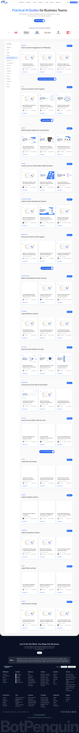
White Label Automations (70, 686)
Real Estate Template (44, 699)
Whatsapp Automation (32, 700)
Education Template (44, 697)
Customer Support (31, 704)
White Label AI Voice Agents (71, 677)
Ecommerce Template (45, 700)
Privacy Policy (13, 711)
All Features (5, 705)
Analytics (4, 702)
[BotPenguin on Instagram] (64, 712)
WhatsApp (19, 674)
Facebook (19, 679)
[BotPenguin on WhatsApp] (73, 712)
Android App (72, 666)
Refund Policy (23, 711)
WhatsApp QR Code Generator (19, 700)
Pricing (46, 2)
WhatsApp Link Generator (20, 697)
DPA (28, 711)
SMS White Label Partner (70, 684)
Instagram (19, 675)
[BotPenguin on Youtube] (66, 712)
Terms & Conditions (6, 711)
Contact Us (5, 674)
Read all (69, 45)
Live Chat (4, 699)
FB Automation (30, 699)
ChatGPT (55, 697)
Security (4, 677)
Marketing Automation (32, 697)
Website (18, 677)
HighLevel (55, 704)
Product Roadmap (31, 680)
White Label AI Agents (70, 675)
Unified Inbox (5, 700)
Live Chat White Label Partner (70, 688)
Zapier (54, 699)
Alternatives (43, 685)
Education (55, 675)
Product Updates (31, 679)
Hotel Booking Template (45, 702)
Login (68, 2)
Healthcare (55, 674)
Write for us (5, 679)
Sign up (39, 652)
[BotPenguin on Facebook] (61, 712)
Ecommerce (55, 677)
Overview (4, 697)
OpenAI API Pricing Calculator (18, 703)
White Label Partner (69, 674)
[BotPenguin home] (12, 660)
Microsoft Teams (20, 682)
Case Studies (30, 675)
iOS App (64, 666)
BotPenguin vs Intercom (45, 675)
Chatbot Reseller (69, 690)
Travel (54, 680)
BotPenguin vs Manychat (45, 674)
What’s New (5, 682)
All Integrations (56, 705)
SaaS (54, 682)
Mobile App (5, 704)
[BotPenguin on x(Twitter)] (71, 712)
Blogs (29, 674)
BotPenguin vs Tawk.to (45, 679)
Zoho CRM (55, 700)
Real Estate (55, 679)
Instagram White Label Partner (70, 682)
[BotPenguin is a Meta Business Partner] (7, 667)
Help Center (30, 677)
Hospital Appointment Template (44, 705)
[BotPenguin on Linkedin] (68, 712)
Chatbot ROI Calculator (32, 682)
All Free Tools (17, 706)
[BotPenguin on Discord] (75, 712)
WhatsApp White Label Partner (70, 680)
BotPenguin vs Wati (44, 682)
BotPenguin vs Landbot (45, 680)
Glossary (4, 680)
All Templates (30, 685)
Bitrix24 (54, 702)
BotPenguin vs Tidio (44, 677)
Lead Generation (31, 705)
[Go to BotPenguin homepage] (7, 2)
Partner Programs (6, 675)
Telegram (18, 680)
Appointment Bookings (32, 702)
